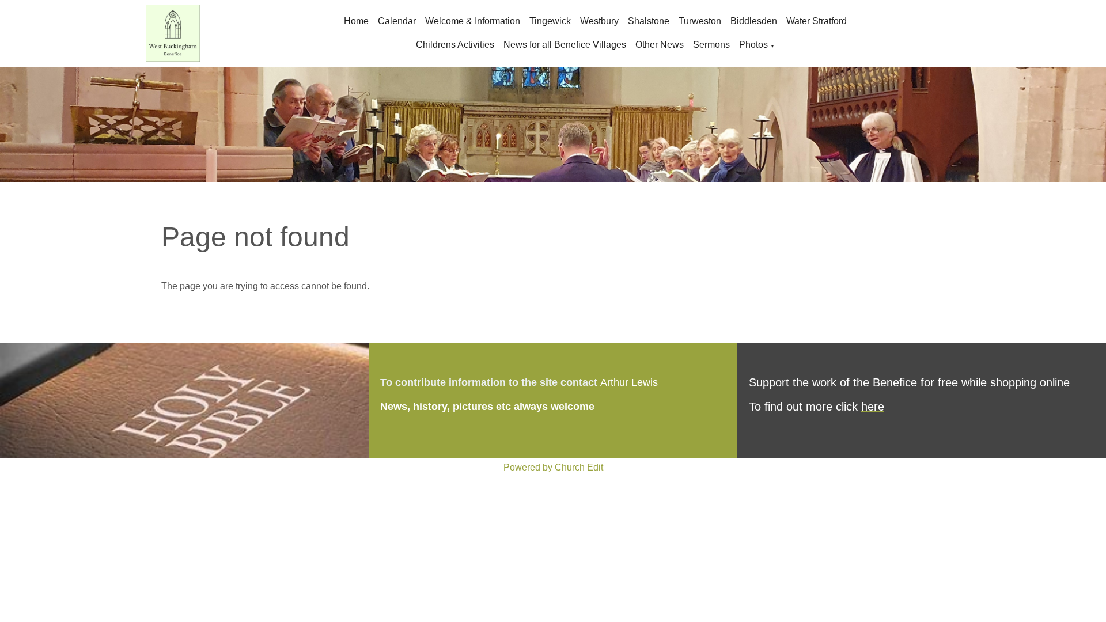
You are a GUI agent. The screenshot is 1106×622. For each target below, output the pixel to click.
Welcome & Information (472, 21)
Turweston (700, 21)
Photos (753, 45)
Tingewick (550, 21)
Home (356, 21)
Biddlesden (753, 21)
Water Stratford (816, 21)
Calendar (397, 21)
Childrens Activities (455, 45)
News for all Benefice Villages (564, 45)
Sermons (711, 45)
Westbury (599, 21)
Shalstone (648, 21)
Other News (659, 45)
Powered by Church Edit (553, 467)
